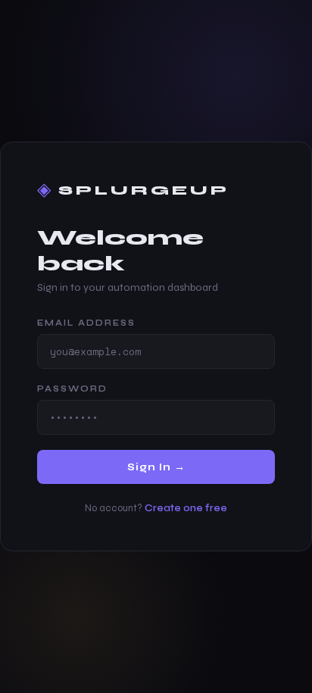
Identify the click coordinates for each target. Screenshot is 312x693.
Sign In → (156, 466)
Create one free (186, 508)
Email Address (86, 323)
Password (72, 389)
